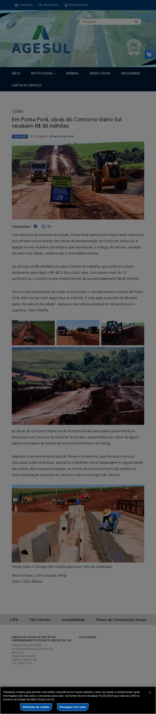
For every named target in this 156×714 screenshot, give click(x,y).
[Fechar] (150, 692)
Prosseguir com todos (73, 706)
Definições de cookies (36, 706)
